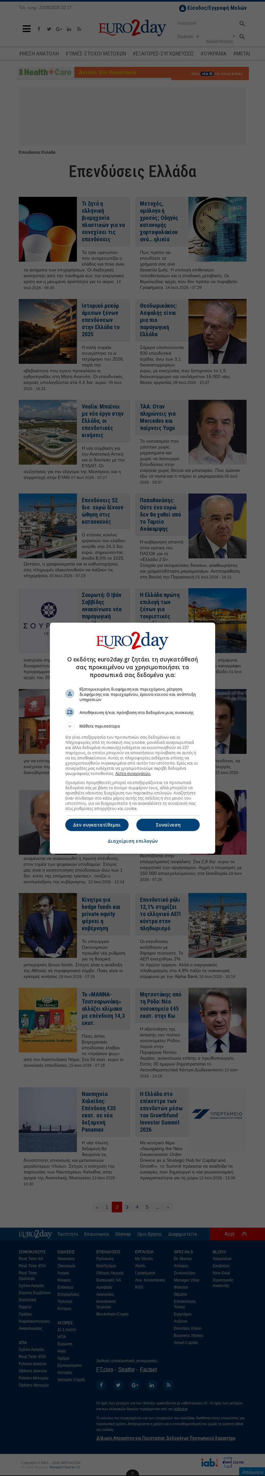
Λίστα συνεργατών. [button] (133, 773)
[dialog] (132, 738)
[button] (132, 726)
